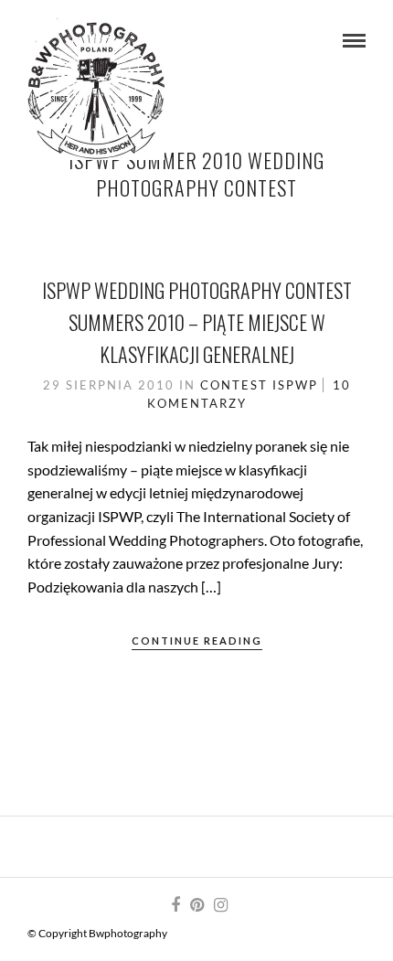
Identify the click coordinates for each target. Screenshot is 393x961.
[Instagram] (220, 905)
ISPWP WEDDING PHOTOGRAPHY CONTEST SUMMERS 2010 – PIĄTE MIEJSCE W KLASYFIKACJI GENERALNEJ (197, 321)
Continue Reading (197, 640)
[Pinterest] (196, 905)
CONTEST (234, 385)
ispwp (295, 385)
